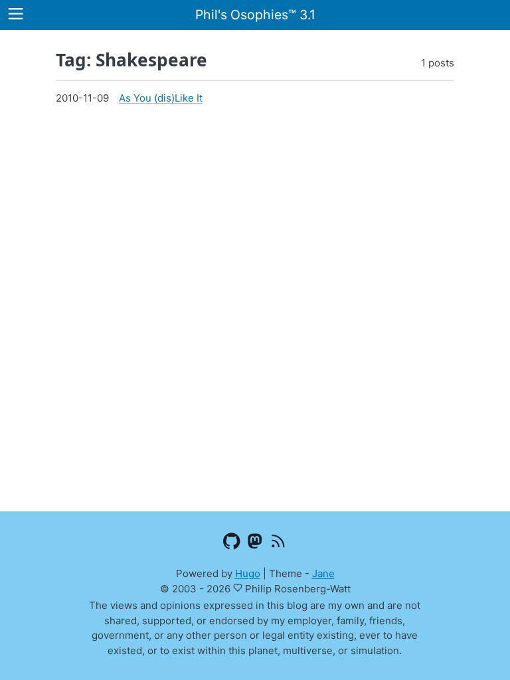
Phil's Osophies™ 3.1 (255, 15)
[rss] (278, 543)
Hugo (247, 573)
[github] (232, 543)
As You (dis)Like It (161, 98)
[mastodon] (255, 543)
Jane (323, 573)
